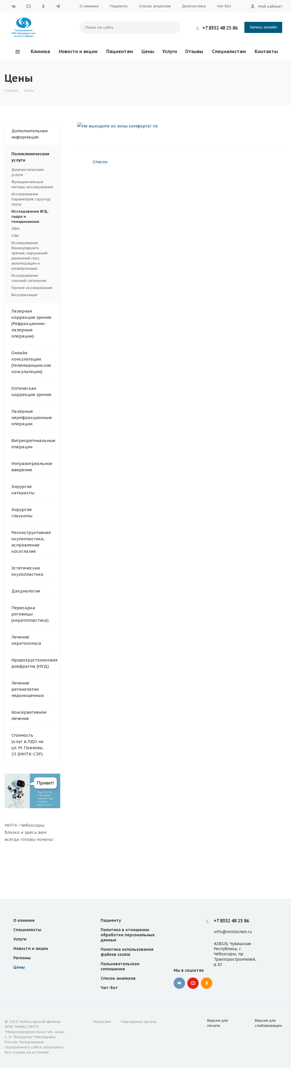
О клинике (89, 6)
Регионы (22, 957)
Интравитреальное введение (31, 466)
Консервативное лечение (29, 715)
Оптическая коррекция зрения (31, 391)
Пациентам (119, 51)
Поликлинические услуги (30, 157)
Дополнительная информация (29, 134)
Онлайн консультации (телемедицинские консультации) (31, 362)
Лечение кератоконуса (26, 640)
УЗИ (14, 235)
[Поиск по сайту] (174, 27)
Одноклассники (43, 6)
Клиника (40, 51)
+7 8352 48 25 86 (220, 28)
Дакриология (25, 591)
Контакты (266, 51)
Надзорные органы (139, 1021)
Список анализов (155, 6)
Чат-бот (224, 6)
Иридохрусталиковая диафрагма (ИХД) (34, 663)
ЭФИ (15, 228)
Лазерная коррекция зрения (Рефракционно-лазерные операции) (31, 323)
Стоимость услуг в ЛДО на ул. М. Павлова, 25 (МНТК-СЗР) (27, 744)
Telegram (58, 6)
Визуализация (24, 294)
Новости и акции (78, 51)
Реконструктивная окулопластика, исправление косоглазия (31, 542)
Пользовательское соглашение (120, 966)
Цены (148, 51)
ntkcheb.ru (241, 932)
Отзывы (194, 51)
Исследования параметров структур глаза (31, 199)
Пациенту (119, 6)
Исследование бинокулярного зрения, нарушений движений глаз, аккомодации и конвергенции (29, 255)
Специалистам (229, 51)
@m (226, 932)
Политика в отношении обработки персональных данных (128, 935)
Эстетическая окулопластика (27, 571)
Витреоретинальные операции (33, 443)
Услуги (169, 51)
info (218, 932)
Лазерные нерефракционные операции (31, 417)
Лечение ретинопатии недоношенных (27, 689)
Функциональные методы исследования (32, 184)
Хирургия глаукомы (21, 512)
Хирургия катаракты (22, 489)
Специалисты (27, 929)
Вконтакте (13, 6)
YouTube (28, 6)
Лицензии (102, 1021)
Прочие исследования (31, 287)
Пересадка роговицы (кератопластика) (30, 614)
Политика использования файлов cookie (127, 952)
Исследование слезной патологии (28, 278)
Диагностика (194, 6)
